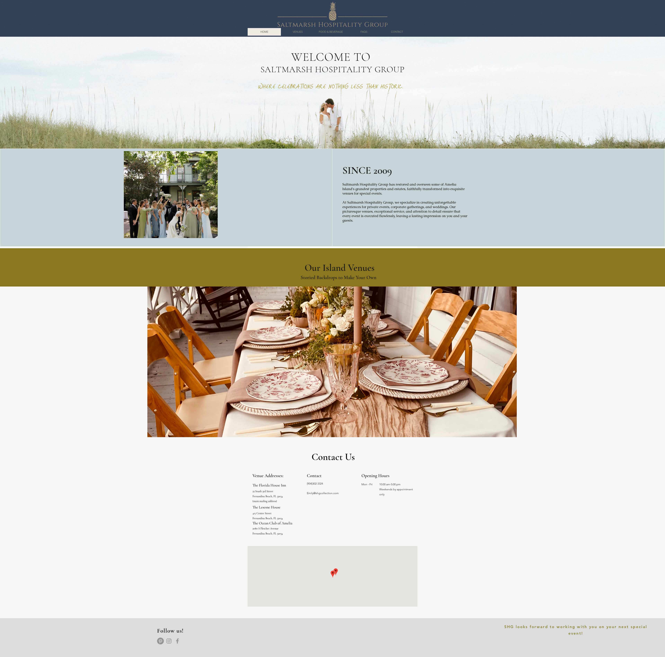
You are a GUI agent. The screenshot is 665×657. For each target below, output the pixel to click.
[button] (332, 362)
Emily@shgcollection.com (323, 493)
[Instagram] (169, 641)
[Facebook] (177, 641)
